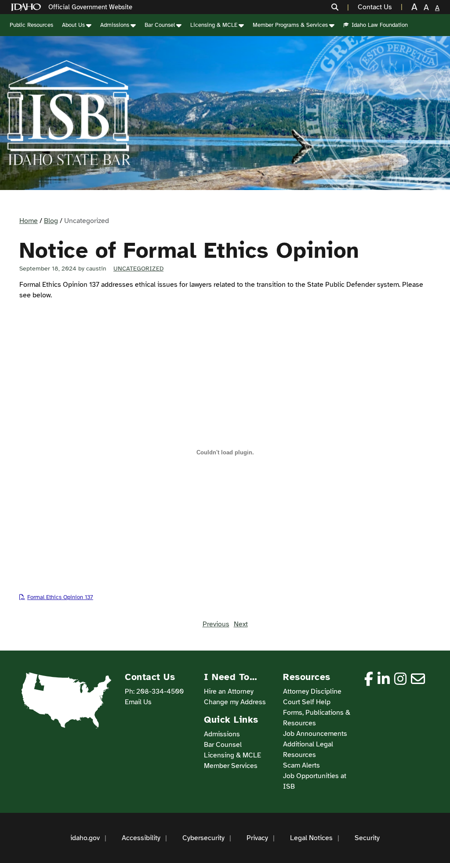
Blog (51, 220)
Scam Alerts (301, 765)
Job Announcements (315, 733)
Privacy (257, 838)
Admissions (114, 25)
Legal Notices (311, 838)
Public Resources (31, 25)
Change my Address (235, 702)
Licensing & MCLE (213, 25)
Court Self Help (306, 702)
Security (367, 838)
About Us (73, 25)
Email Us (138, 702)
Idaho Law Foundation (380, 25)
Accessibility (141, 838)
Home (28, 220)
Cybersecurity (203, 838)
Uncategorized (138, 268)
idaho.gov (85, 838)
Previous (216, 624)
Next (241, 624)
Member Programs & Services (290, 25)
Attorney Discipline (312, 691)
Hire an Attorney (229, 691)
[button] (340, 7)
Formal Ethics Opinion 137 (60, 597)
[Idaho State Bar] (68, 113)
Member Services (231, 765)
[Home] (28, 7)
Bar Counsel (160, 25)
